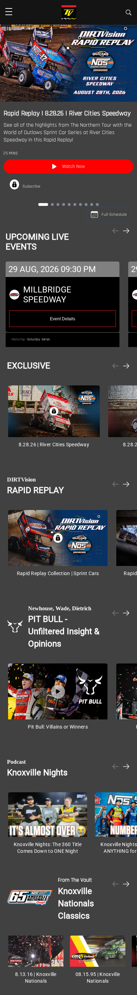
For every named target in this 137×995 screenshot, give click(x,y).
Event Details (62, 318)
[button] (8, 12)
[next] (126, 231)
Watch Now (73, 166)
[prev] (115, 231)
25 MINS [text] (11, 153)
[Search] (128, 13)
